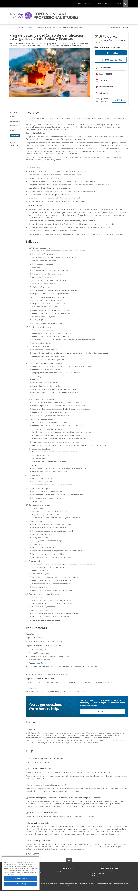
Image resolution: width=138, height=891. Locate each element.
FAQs (12, 130)
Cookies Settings (21, 884)
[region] (21, 873)
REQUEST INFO (119, 100)
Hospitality (32, 27)
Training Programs (20, 27)
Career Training (56, 871)
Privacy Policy (72, 886)
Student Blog (113, 871)
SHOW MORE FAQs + (33, 854)
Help (93, 875)
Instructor (14, 126)
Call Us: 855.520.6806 (119, 28)
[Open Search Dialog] (125, 3)
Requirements (15, 121)
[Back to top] (69, 868)
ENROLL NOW (110, 52)
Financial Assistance (98, 873)
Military (94, 871)
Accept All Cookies (20, 878)
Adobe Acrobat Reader (37, 663)
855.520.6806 (14, 145)
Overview (13, 112)
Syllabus (13, 117)
